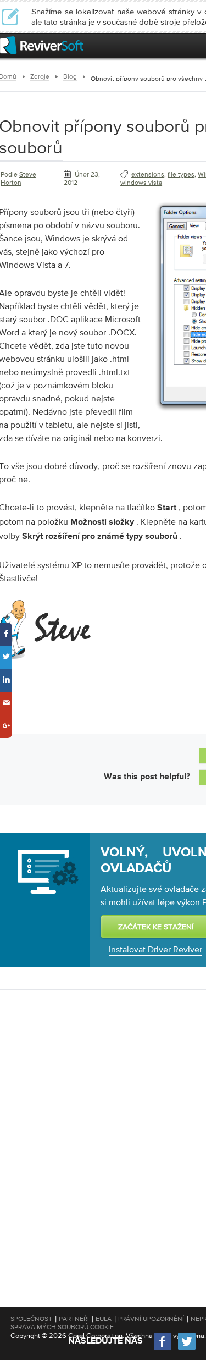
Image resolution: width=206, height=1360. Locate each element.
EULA (104, 1319)
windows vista (141, 182)
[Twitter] (187, 1348)
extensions (147, 174)
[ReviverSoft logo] (41, 45)
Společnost (31, 1319)
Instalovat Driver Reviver (155, 949)
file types (181, 174)
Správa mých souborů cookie (62, 1327)
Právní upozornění (151, 1319)
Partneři (74, 1319)
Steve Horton (18, 178)
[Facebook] (163, 1348)
